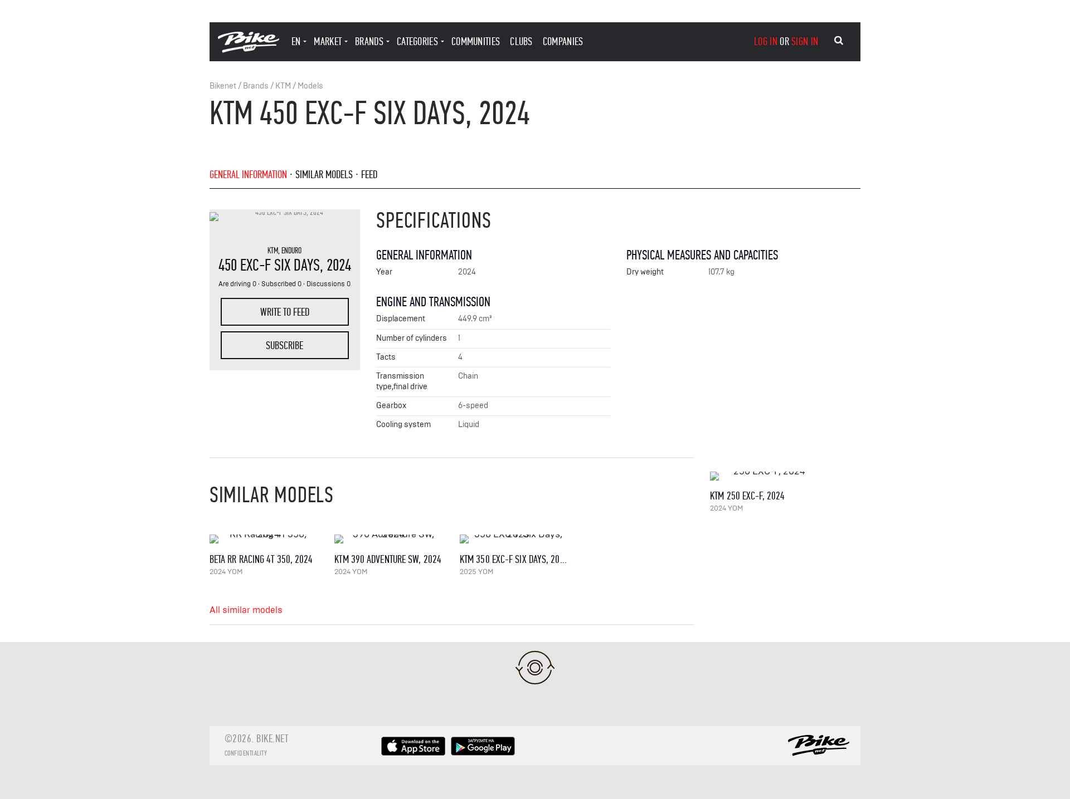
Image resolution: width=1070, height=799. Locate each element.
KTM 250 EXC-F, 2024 (747, 495)
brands (369, 41)
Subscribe (284, 345)
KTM (283, 86)
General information (248, 174)
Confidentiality (246, 753)
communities (475, 41)
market (328, 41)
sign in (804, 41)
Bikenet (223, 86)
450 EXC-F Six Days (269, 265)
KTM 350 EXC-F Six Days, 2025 (514, 559)
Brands (256, 86)
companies (563, 41)
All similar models (246, 610)
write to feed (284, 312)
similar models (324, 174)
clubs (521, 41)
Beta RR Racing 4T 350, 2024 (261, 559)
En (296, 41)
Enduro (291, 251)
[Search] (838, 40)
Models (310, 86)
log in (765, 41)
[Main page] (248, 50)
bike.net (272, 738)
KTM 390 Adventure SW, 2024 (387, 559)
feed (369, 174)
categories (417, 41)
